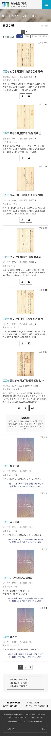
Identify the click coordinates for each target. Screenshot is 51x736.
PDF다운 (22, 96)
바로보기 (29, 96)
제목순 (27, 36)
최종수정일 (14, 686)
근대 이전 (34, 16)
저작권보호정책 (33, 703)
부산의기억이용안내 (11, 706)
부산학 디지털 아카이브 (14, 4)
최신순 (34, 36)
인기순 (20, 36)
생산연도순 (43, 36)
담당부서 (13, 680)
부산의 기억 (13, 16)
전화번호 (13, 683)
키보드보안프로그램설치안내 (37, 706)
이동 (43, 729)
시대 (24, 16)
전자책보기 (19, 408)
